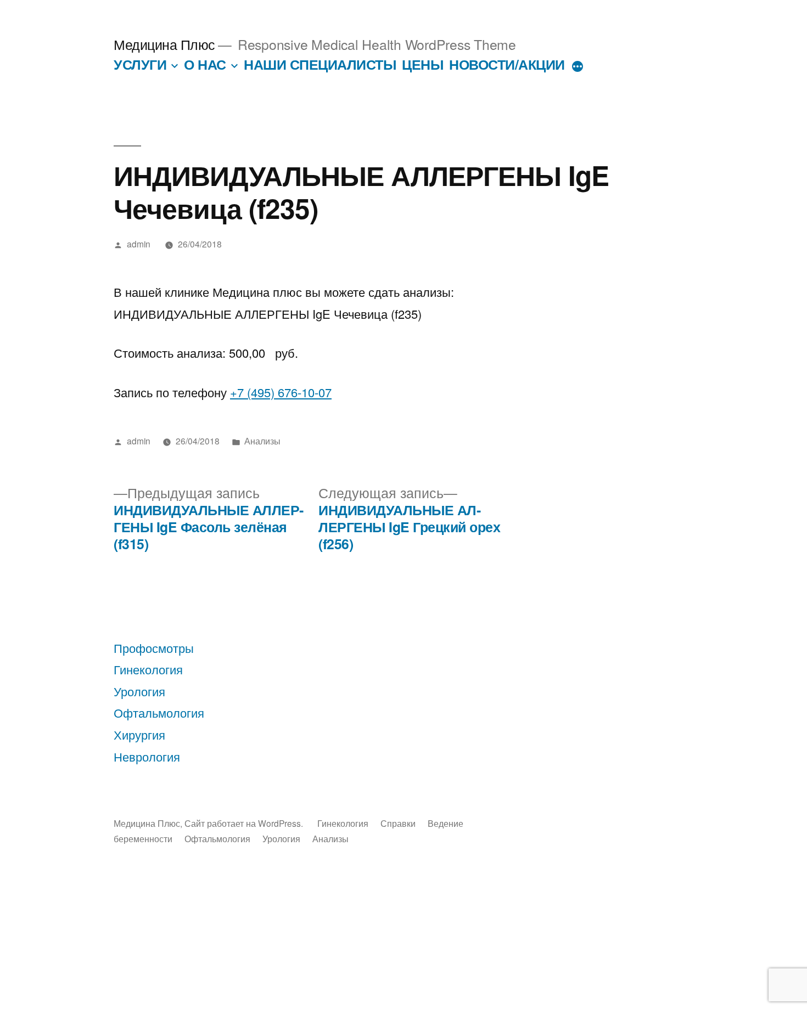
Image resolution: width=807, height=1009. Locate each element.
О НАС (205, 64)
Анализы (262, 441)
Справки (398, 823)
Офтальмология (159, 712)
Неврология (147, 756)
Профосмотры (154, 647)
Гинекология (148, 669)
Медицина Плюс (164, 44)
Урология (139, 691)
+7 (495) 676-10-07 (281, 392)
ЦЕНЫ (422, 64)
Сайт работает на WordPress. (244, 823)
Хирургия (139, 734)
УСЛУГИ (140, 64)
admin (138, 244)
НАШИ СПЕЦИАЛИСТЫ (320, 64)
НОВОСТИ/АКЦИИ (507, 64)
